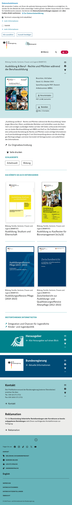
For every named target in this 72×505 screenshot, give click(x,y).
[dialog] (36, 19)
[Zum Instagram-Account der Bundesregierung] (19, 447)
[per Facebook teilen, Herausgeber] (65, 339)
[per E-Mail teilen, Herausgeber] (65, 336)
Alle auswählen (8, 35)
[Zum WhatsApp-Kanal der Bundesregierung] (27, 447)
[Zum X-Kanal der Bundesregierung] (31, 447)
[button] (36, 21)
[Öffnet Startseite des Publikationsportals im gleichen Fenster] (9, 45)
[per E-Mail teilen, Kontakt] (65, 385)
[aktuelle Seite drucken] (65, 69)
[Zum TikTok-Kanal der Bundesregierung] (23, 447)
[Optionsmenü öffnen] (65, 73)
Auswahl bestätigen (24, 35)
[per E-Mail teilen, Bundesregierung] (65, 360)
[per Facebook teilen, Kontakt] (65, 389)
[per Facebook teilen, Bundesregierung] (65, 364)
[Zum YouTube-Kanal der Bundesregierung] (35, 447)
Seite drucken (15, 152)
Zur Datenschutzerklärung (34, 13)
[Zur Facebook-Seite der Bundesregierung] (15, 447)
